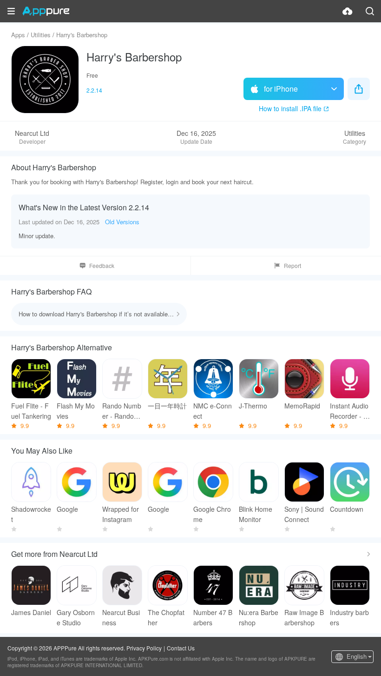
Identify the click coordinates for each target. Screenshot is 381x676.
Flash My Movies (76, 411)
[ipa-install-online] (347, 11)
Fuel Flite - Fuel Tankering (31, 411)
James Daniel (31, 612)
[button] (11, 11)
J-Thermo (253, 405)
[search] (370, 11)
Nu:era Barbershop (258, 617)
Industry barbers (349, 617)
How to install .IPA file (290, 108)
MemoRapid (302, 405)
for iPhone (281, 88)
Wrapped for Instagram (120, 514)
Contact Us (181, 648)
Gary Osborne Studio (76, 617)
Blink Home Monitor (255, 514)
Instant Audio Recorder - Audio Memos (349, 411)
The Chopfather (166, 617)
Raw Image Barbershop (304, 617)
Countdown (346, 509)
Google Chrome (212, 514)
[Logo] (45, 11)
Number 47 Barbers (212, 617)
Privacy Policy (144, 648)
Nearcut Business (121, 617)
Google (67, 509)
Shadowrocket (31, 514)
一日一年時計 (167, 405)
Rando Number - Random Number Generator (121, 411)
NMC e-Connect (212, 411)
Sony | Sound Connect (304, 514)
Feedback (101, 265)
